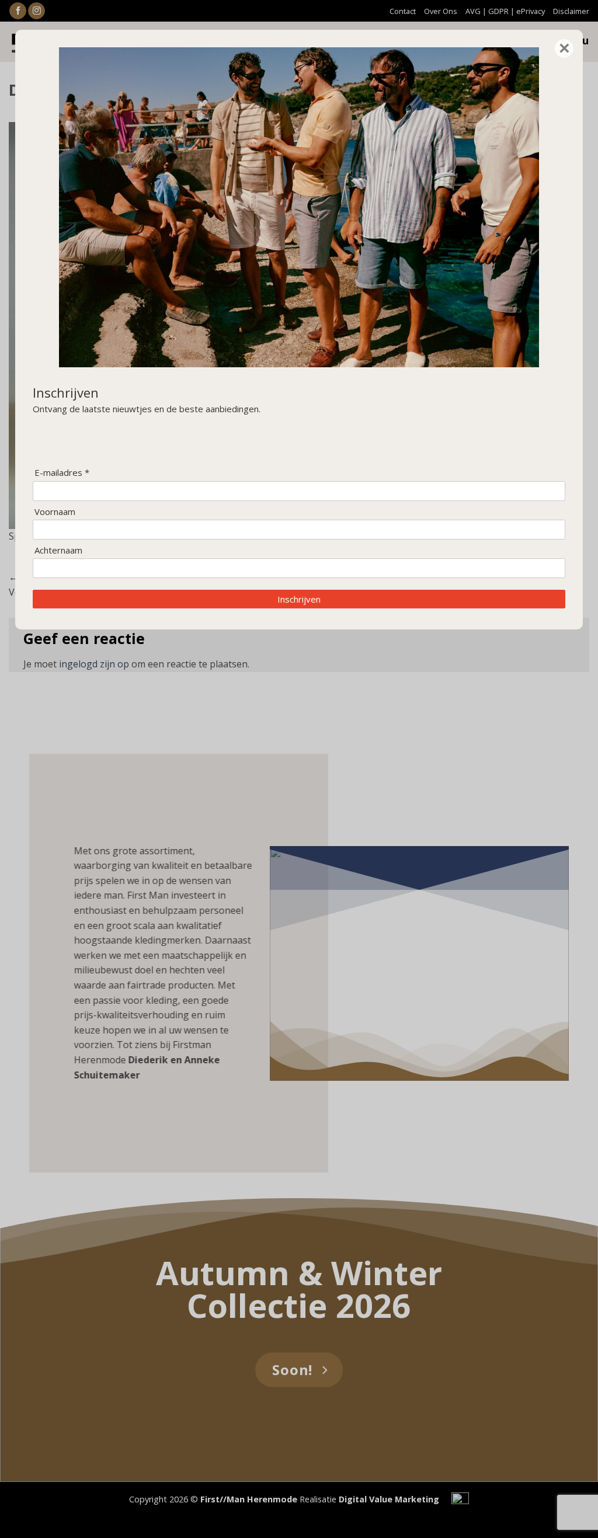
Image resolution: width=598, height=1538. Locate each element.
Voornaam (54, 511)
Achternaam (58, 550)
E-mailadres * (61, 472)
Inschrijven (299, 599)
